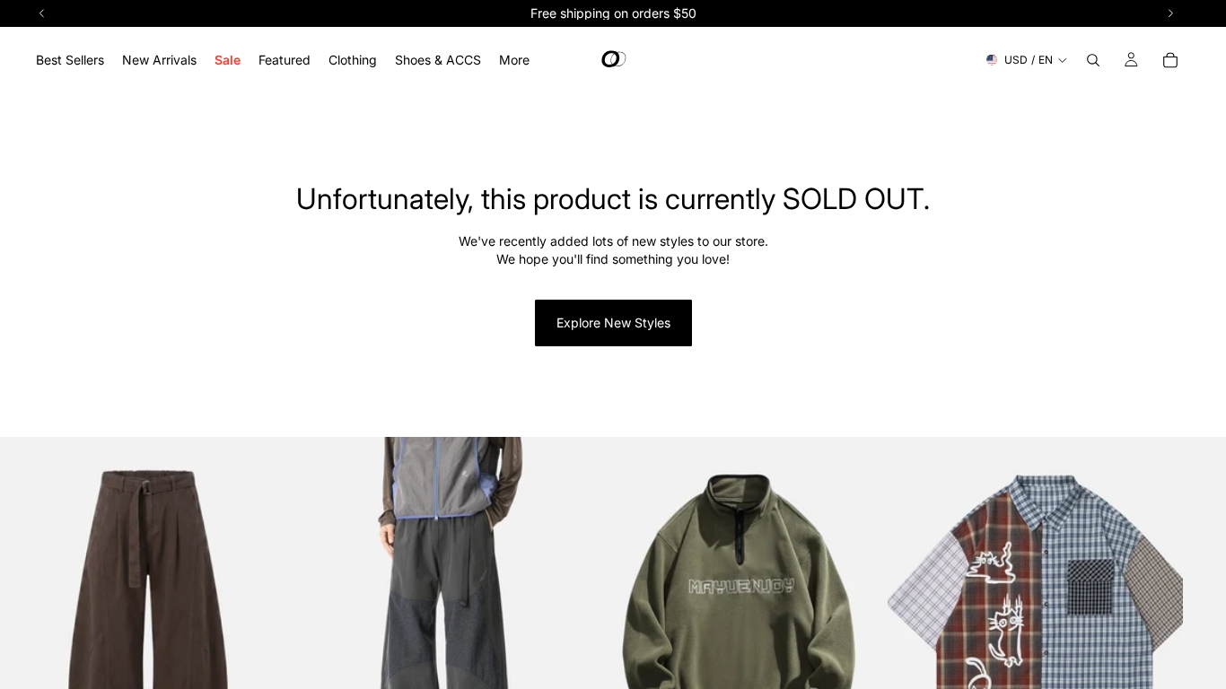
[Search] (1093, 60)
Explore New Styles (613, 322)
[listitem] (514, 60)
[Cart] (1170, 60)
